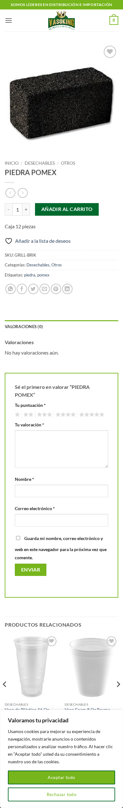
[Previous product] (22, 193)
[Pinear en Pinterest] (56, 289)
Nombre (24, 479)
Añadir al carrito (67, 209)
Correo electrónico (35, 508)
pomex (43, 274)
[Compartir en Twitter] (33, 289)
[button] (8, 20)
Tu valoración (29, 424)
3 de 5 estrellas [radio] (43, 415)
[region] (61, 759)
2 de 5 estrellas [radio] (27, 415)
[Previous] (5, 697)
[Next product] (10, 193)
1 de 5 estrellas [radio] (16, 415)
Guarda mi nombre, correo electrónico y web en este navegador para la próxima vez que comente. (61, 548)
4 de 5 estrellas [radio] (65, 415)
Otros (68, 163)
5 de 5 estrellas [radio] (90, 415)
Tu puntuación (30, 405)
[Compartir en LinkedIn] (67, 289)
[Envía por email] (44, 289)
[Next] (118, 697)
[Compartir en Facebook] (22, 289)
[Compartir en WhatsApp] (10, 289)
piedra (29, 274)
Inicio (12, 163)
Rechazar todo (61, 794)
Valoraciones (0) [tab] (24, 326)
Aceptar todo (61, 777)
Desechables (40, 163)
